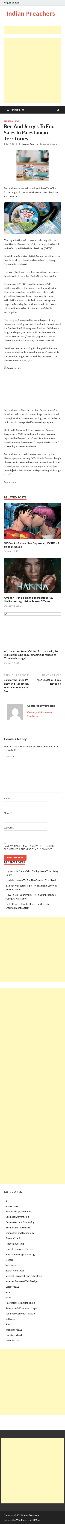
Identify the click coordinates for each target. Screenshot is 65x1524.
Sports (9, 1324)
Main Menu (17, 109)
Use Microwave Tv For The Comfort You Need (31, 880)
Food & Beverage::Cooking (20, 1254)
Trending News (11, 121)
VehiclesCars (13, 1340)
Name (8, 798)
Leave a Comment (49, 144)
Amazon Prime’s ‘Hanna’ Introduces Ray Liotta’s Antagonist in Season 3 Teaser (28, 599)
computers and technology (20, 1232)
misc (8, 1291)
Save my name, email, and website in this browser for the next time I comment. (29, 847)
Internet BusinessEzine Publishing (24, 1275)
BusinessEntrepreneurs (18, 1227)
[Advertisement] (34, 30)
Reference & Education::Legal (21, 1308)
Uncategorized (14, 1334)
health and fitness (15, 1270)
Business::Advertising (17, 1216)
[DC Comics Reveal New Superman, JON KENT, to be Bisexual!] (32, 539)
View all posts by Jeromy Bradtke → (39, 714)
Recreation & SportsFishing (20, 1302)
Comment (11, 756)
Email (8, 813)
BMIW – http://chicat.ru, (19, 1211)
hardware (11, 1265)
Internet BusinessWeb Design (22, 1281)
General (10, 1259)
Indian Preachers (30, 13)
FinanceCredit (13, 1238)
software (10, 1318)
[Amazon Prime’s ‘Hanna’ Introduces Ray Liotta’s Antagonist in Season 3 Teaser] (32, 594)
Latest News (12, 1286)
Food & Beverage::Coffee (19, 1248)
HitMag (35, 1520)
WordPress (21, 1520)
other (8, 1297)
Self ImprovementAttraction (21, 1313)
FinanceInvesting (15, 1243)
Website (9, 827)
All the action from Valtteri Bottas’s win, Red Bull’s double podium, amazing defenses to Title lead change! (31, 655)
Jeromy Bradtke (30, 144)
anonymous (12, 1205)
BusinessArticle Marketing (20, 1222)
